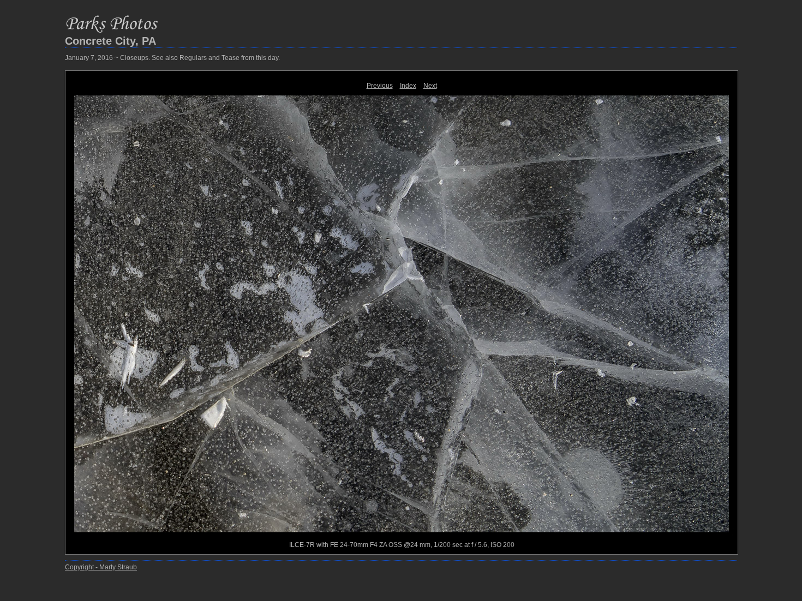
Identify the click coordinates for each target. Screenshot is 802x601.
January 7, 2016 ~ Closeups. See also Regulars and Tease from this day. (172, 58)
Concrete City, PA (110, 41)
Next (430, 85)
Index (408, 85)
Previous (380, 85)
